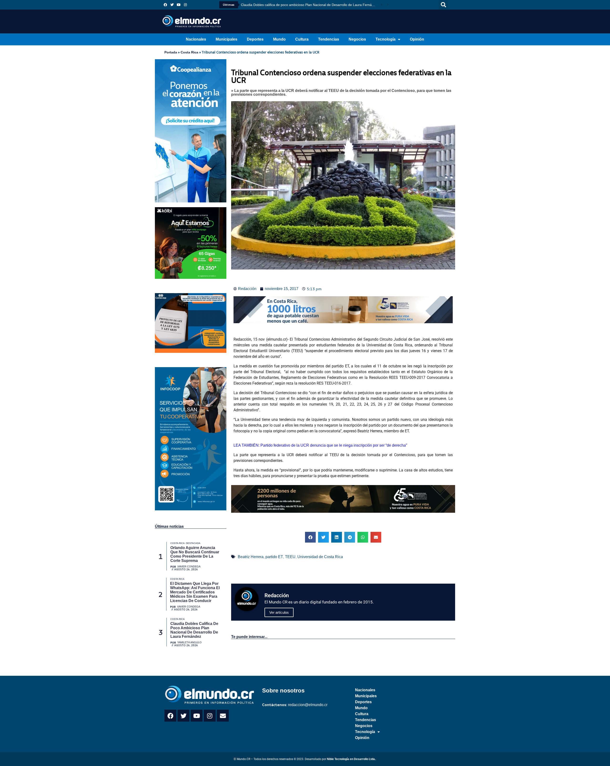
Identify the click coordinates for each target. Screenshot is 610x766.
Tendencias (328, 39)
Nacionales (196, 39)
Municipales (226, 39)
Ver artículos (279, 612)
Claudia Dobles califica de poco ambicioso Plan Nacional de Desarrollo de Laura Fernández (309, 5)
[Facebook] (165, 4)
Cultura (302, 39)
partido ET (274, 557)
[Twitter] (172, 4)
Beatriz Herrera (251, 557)
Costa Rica (189, 52)
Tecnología (386, 39)
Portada (170, 52)
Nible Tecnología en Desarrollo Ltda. (351, 759)
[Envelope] (223, 716)
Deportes (255, 39)
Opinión (417, 39)
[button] (443, 5)
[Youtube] (178, 4)
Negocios (357, 39)
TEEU (290, 557)
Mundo (279, 39)
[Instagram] (185, 4)
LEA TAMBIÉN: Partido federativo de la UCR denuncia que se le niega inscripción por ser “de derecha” (320, 445)
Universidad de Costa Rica (320, 557)
